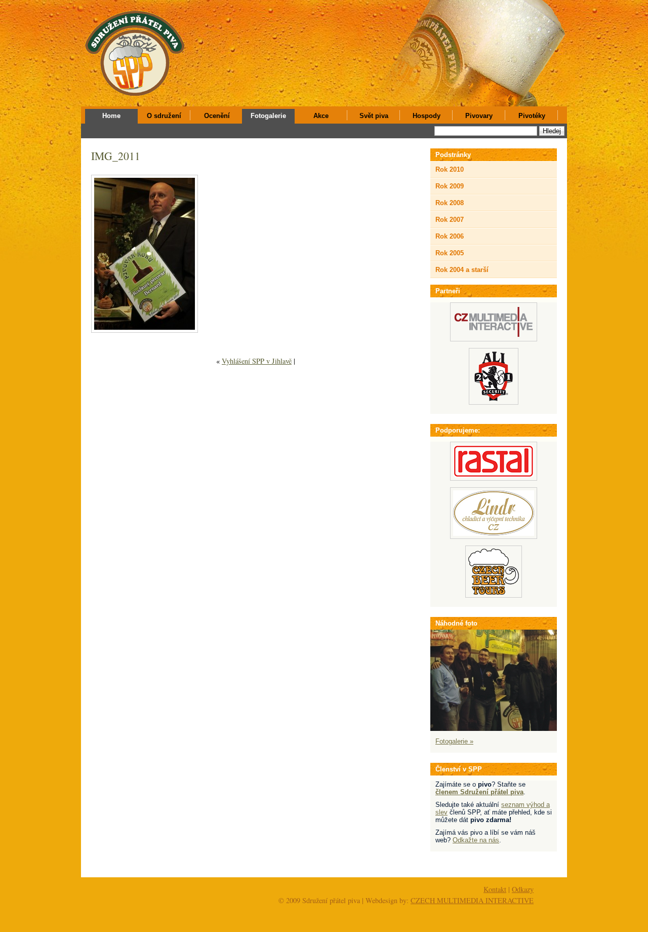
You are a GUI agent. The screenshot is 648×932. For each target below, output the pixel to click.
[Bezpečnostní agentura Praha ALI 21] (493, 402)
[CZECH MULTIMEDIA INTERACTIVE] (493, 339)
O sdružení (164, 116)
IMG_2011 (115, 155)
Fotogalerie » (454, 741)
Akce (321, 116)
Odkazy (523, 889)
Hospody (426, 116)
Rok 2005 (449, 253)
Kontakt (494, 889)
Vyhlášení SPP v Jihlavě (257, 361)
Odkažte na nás (476, 840)
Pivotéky (531, 116)
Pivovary (479, 116)
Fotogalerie (268, 116)
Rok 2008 (449, 203)
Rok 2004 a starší (462, 270)
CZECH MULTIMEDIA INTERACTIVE (472, 900)
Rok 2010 (449, 169)
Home (111, 116)
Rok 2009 (449, 186)
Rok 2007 (449, 219)
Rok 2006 (449, 236)
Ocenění (217, 116)
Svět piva (373, 116)
